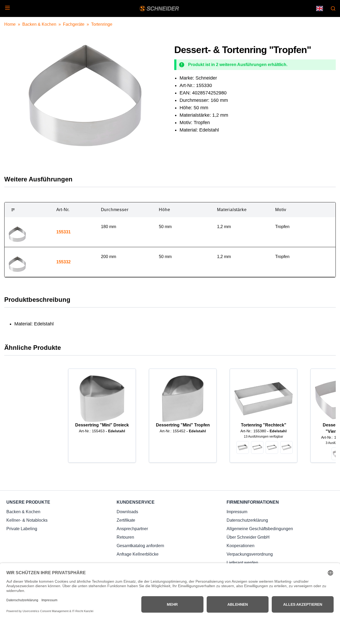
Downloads (127, 511)
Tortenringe (101, 24)
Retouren (125, 537)
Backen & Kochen (39, 24)
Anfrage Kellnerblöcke (138, 554)
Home (10, 24)
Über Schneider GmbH (248, 537)
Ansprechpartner (132, 528)
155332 (63, 262)
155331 (63, 232)
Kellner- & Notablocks (27, 520)
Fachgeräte (73, 24)
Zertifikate (126, 520)
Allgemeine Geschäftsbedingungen (260, 528)
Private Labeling (21, 528)
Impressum (237, 511)
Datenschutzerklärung (247, 520)
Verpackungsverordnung (250, 554)
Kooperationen (240, 545)
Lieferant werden (242, 562)
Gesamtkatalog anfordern (140, 545)
